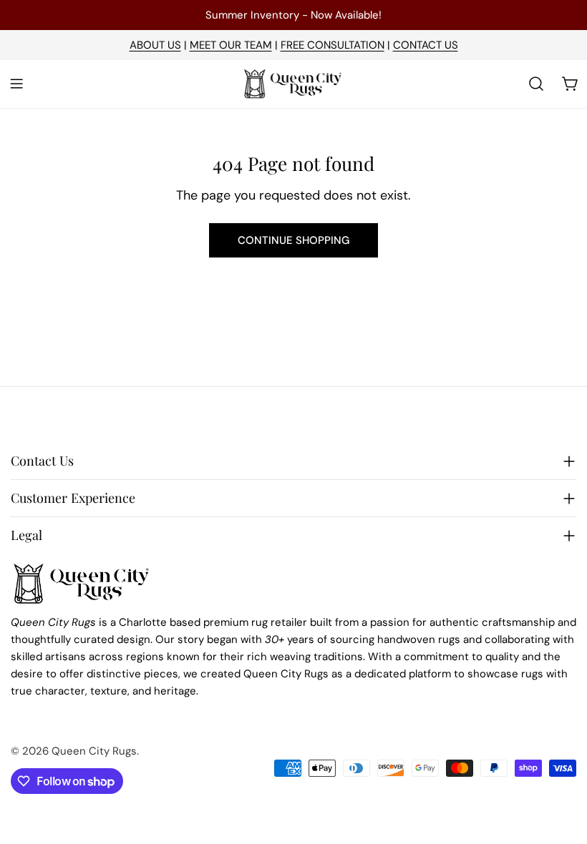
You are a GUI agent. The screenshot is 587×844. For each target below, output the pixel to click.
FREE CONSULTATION (332, 45)
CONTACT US (425, 45)
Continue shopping (293, 240)
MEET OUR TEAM (231, 45)
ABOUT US (155, 45)
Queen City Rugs (94, 751)
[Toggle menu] (16, 83)
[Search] (536, 83)
